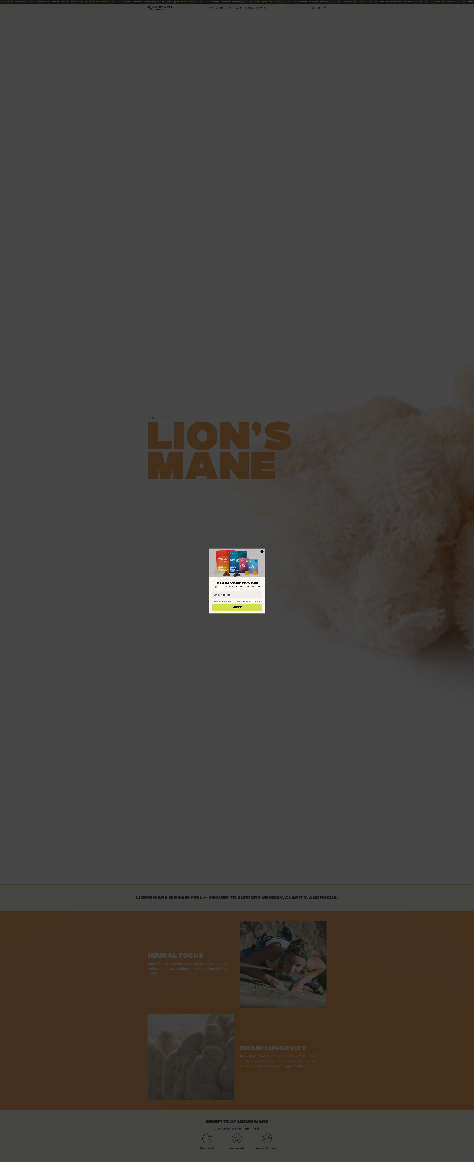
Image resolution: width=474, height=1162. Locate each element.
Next (237, 607)
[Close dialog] (262, 551)
